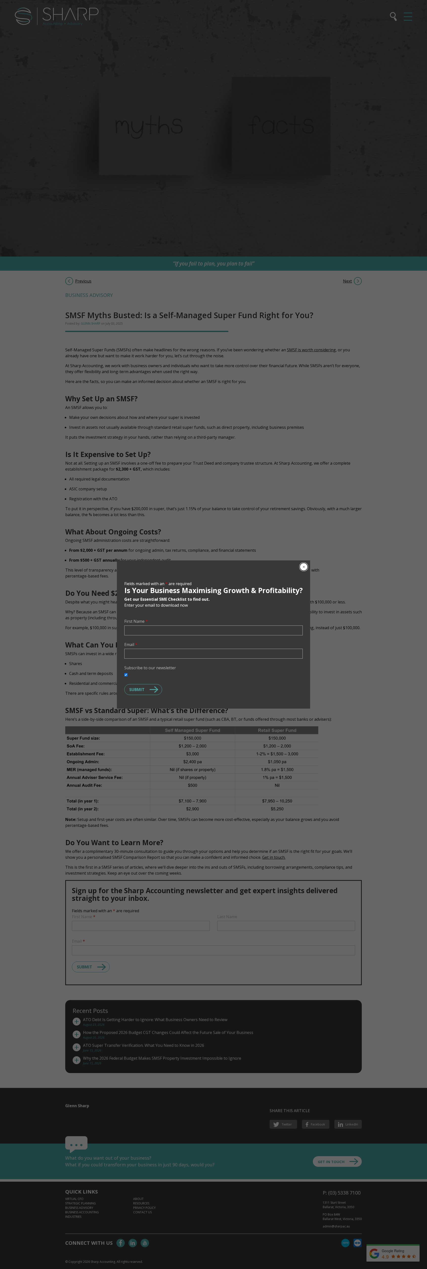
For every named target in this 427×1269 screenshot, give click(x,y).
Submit (137, 689)
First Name (136, 621)
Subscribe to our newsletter (150, 667)
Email (130, 644)
